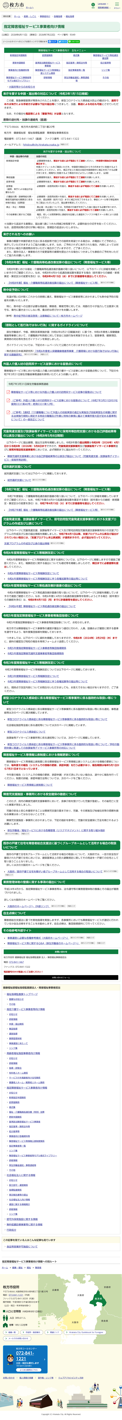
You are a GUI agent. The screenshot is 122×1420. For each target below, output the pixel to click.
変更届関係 (47, 55)
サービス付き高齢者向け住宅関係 (24, 1078)
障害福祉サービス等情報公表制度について (30, 785)
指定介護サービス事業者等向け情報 (26, 1009)
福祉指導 (70, 16)
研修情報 (48, 78)
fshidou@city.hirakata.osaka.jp (45, 145)
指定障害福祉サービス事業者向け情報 (27, 1088)
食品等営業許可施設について (22, 1246)
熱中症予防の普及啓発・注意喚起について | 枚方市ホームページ (48, 316)
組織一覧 (12, 1332)
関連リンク (54, 1332)
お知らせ (13, 1014)
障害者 (38, 1268)
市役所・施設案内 (33, 1332)
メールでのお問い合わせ (18, 1338)
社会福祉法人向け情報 (19, 1200)
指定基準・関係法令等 (76, 63)
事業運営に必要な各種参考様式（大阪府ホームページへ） (50, 938)
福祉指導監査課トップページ (22, 994)
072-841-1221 (16, 1295)
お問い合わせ (9, 1378)
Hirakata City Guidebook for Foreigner (86, 1332)
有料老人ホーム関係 (18, 1073)
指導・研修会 (15, 1068)
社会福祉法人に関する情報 (21, 1175)
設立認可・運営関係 (18, 1185)
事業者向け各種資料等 (18, 70)
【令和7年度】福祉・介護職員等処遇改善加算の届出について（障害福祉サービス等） (60, 510)
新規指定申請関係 (18, 55)
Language (102, 3)
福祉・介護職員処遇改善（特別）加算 (26, 1112)
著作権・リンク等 (45, 1378)
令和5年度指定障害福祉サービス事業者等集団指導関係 (36, 648)
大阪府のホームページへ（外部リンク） (41, 906)
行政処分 (11, 1230)
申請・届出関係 (16, 1024)
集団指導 (13, 1029)
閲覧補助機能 (103, 7)
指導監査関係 (15, 1190)
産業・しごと (30, 16)
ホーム (17, 16)
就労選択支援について (26, 480)
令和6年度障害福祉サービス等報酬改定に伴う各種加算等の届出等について (47, 579)
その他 (106, 78)
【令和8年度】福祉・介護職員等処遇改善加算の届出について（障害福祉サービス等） (60, 283)
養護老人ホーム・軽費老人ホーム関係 (26, 1082)
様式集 (76, 55)
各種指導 (58, 16)
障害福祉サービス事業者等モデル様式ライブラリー (33, 1156)
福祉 (29, 1268)
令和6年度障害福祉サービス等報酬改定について (33, 573)
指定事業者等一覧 (76, 70)
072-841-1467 (16, 962)
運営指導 (13, 1034)
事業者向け (45, 16)
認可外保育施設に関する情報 (22, 1219)
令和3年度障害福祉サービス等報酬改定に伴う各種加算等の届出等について (47, 681)
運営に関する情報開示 (19, 1204)
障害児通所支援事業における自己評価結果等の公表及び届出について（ (45, 456)
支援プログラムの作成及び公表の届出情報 (34, 543)
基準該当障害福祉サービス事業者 (24, 1122)
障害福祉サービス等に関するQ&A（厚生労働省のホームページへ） (56, 943)
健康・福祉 (17, 1268)
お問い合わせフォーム (61, 977)
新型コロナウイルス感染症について (26, 732)
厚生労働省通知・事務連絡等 (22, 1165)
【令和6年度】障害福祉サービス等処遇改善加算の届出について (41, 606)
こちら (29, 1370)
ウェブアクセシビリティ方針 (70, 1378)
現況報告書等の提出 (18, 1195)
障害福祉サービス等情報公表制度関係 (26, 1141)
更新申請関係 (18, 63)
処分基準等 (105, 63)
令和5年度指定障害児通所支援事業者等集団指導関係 (35, 653)
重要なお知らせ (16, 999)
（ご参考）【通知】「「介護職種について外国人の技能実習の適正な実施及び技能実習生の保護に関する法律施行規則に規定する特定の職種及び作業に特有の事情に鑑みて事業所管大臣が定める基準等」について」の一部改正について (64, 416)
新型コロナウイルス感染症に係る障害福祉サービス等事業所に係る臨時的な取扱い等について (57, 719)
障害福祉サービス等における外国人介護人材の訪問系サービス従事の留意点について (56, 392)
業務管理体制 (15, 1038)
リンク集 (105, 70)
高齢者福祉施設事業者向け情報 (23, 1053)
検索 (93, 8)
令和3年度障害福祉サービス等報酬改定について (33, 676)
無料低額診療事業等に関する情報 (24, 1224)
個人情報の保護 (26, 1378)
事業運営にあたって (18, 1043)
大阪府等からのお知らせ (22, 87)
